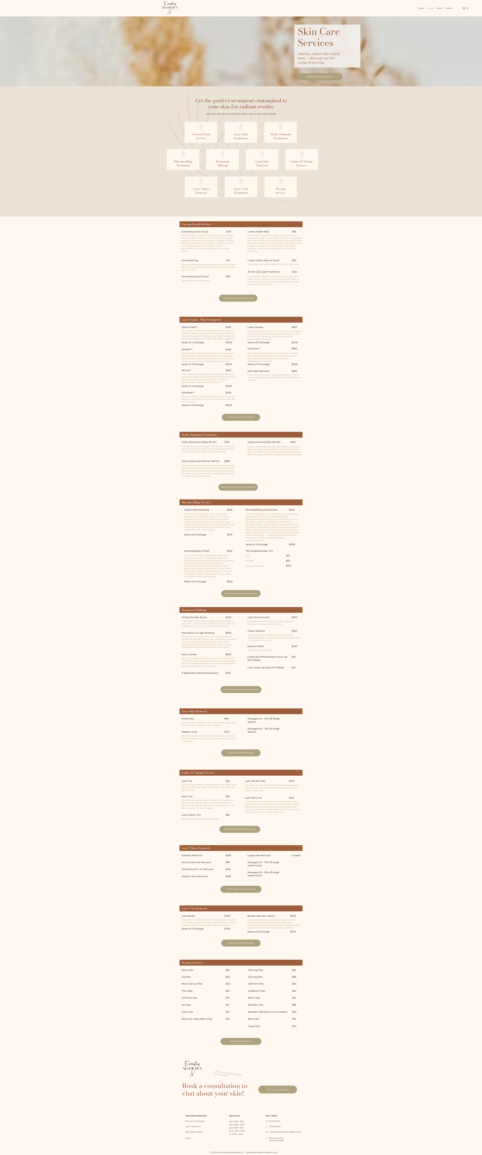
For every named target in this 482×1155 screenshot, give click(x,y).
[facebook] (464, 8)
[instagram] (467, 8)
